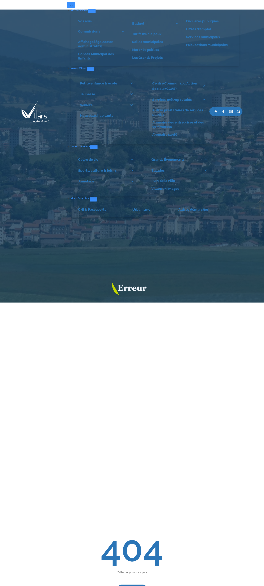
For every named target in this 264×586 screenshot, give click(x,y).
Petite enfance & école (98, 83)
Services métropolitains (172, 100)
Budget (138, 23)
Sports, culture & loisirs (97, 170)
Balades (158, 170)
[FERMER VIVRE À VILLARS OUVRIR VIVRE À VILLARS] (90, 69)
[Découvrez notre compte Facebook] (223, 111)
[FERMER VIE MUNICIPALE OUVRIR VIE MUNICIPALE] (92, 11)
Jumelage (86, 181)
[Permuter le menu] (71, 5)
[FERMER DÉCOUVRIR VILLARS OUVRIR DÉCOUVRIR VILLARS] (94, 147)
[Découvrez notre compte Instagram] (215, 111)
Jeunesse (87, 94)
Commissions (89, 31)
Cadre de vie (88, 159)
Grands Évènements (167, 159)
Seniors (86, 105)
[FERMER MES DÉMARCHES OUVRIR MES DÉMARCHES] (93, 199)
